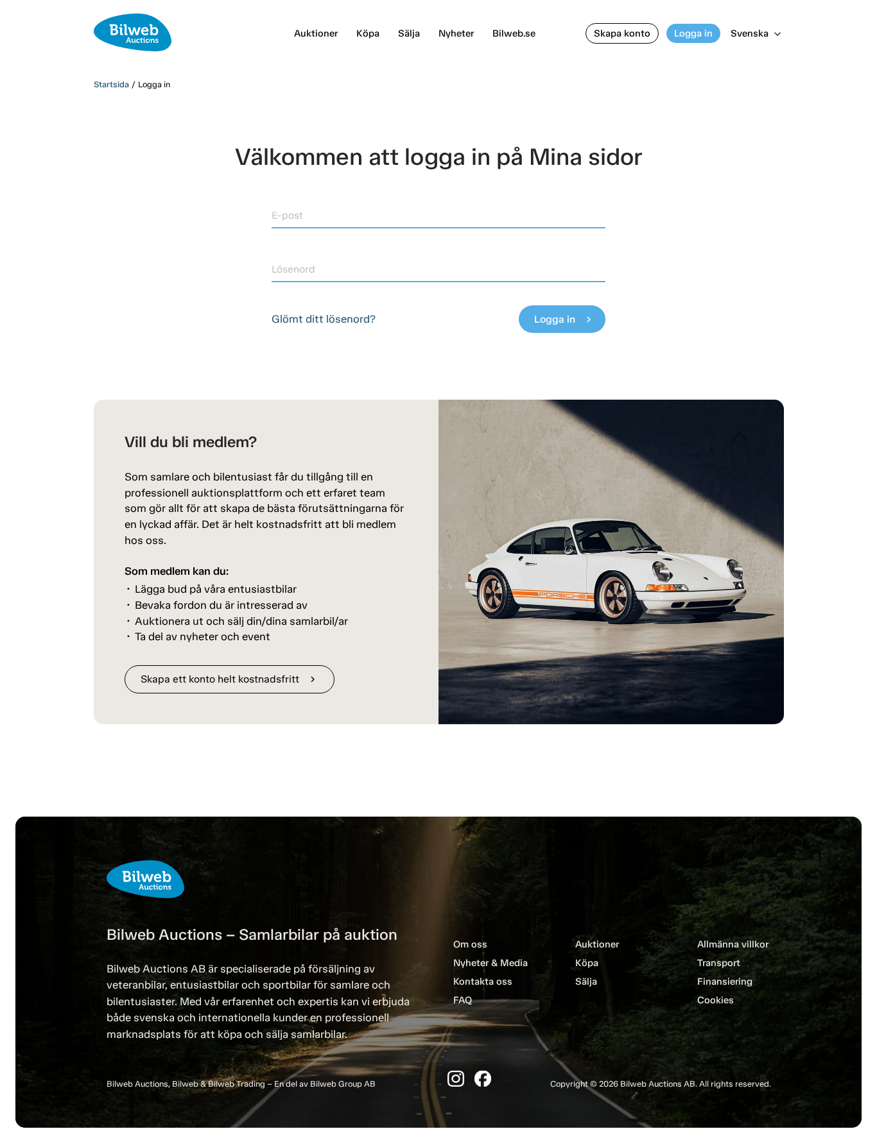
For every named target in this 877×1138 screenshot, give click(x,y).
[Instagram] (455, 1079)
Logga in (693, 33)
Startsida (111, 84)
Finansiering (724, 981)
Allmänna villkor (732, 944)
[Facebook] (482, 1079)
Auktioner (316, 33)
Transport (718, 963)
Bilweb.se (513, 33)
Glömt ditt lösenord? (324, 318)
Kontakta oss (482, 981)
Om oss (470, 944)
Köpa (367, 33)
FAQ (462, 1000)
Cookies (715, 1000)
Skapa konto (622, 33)
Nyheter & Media (490, 963)
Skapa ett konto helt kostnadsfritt (229, 679)
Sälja (409, 33)
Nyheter (456, 33)
